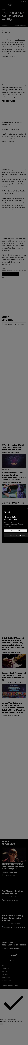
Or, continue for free (16, 539)
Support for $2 (15, 531)
